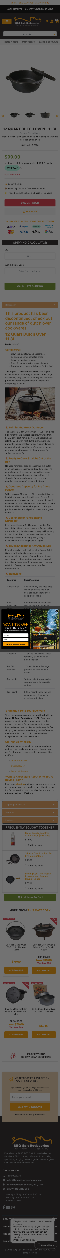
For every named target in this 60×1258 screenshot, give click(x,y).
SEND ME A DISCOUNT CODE (15, 644)
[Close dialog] (56, 611)
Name (4, 632)
